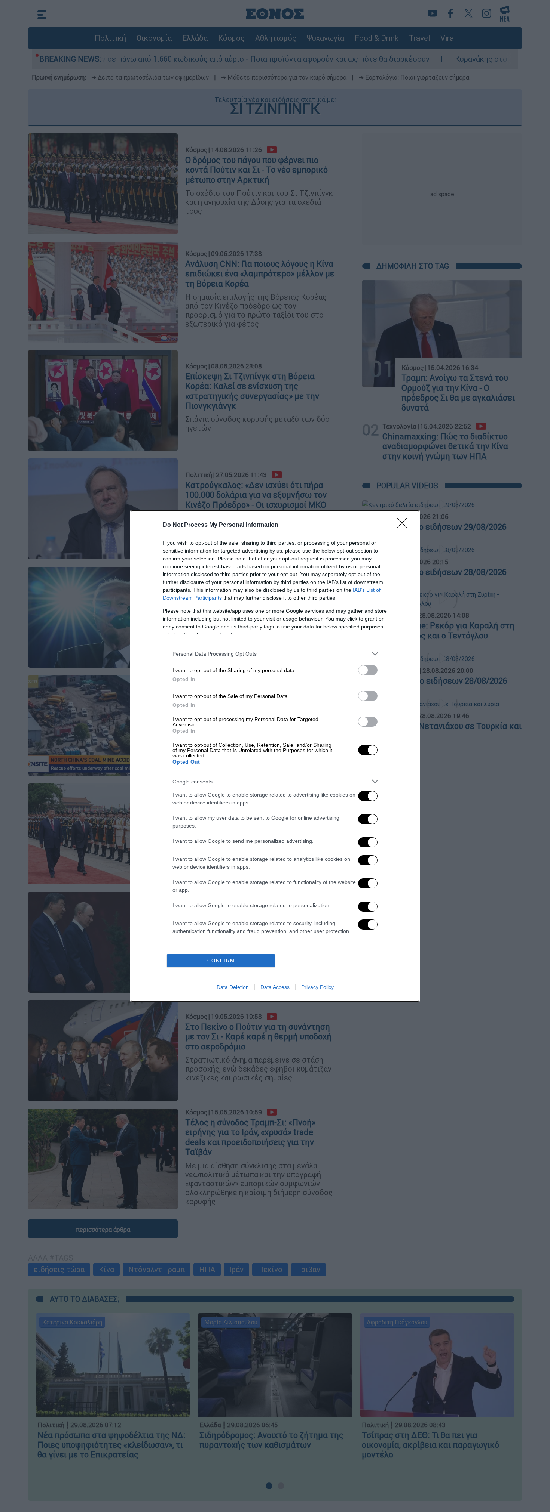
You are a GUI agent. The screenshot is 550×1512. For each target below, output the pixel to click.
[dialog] (275, 756)
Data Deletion (233, 987)
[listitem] (275, 654)
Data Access (275, 987)
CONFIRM (221, 961)
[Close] (404, 525)
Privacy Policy (317, 987)
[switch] (368, 670)
